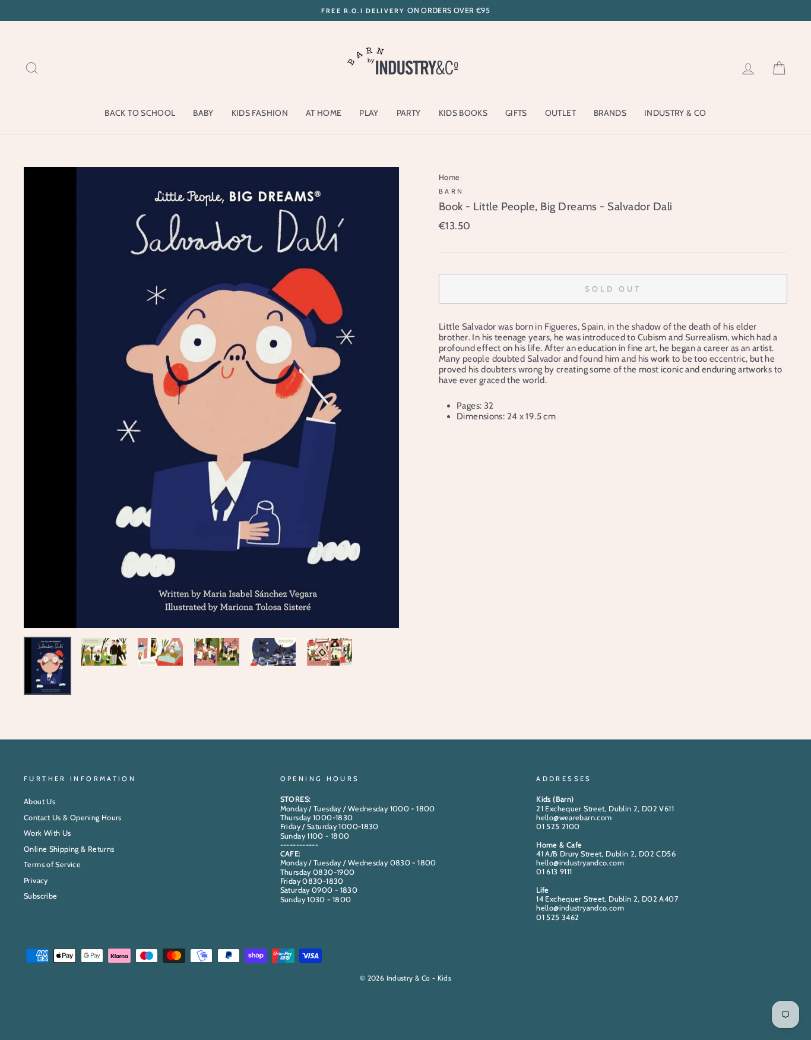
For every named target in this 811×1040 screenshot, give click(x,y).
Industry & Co (675, 113)
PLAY (368, 113)
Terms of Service (52, 864)
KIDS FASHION (260, 113)
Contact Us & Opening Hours (73, 817)
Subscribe (40, 896)
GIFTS (516, 113)
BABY (203, 113)
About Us (39, 801)
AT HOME (323, 113)
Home (449, 177)
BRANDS (610, 113)
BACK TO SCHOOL (139, 113)
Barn (451, 191)
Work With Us (47, 833)
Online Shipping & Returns (69, 849)
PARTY (409, 113)
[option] (405, 10)
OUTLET (560, 113)
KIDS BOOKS (463, 113)
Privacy (36, 880)
